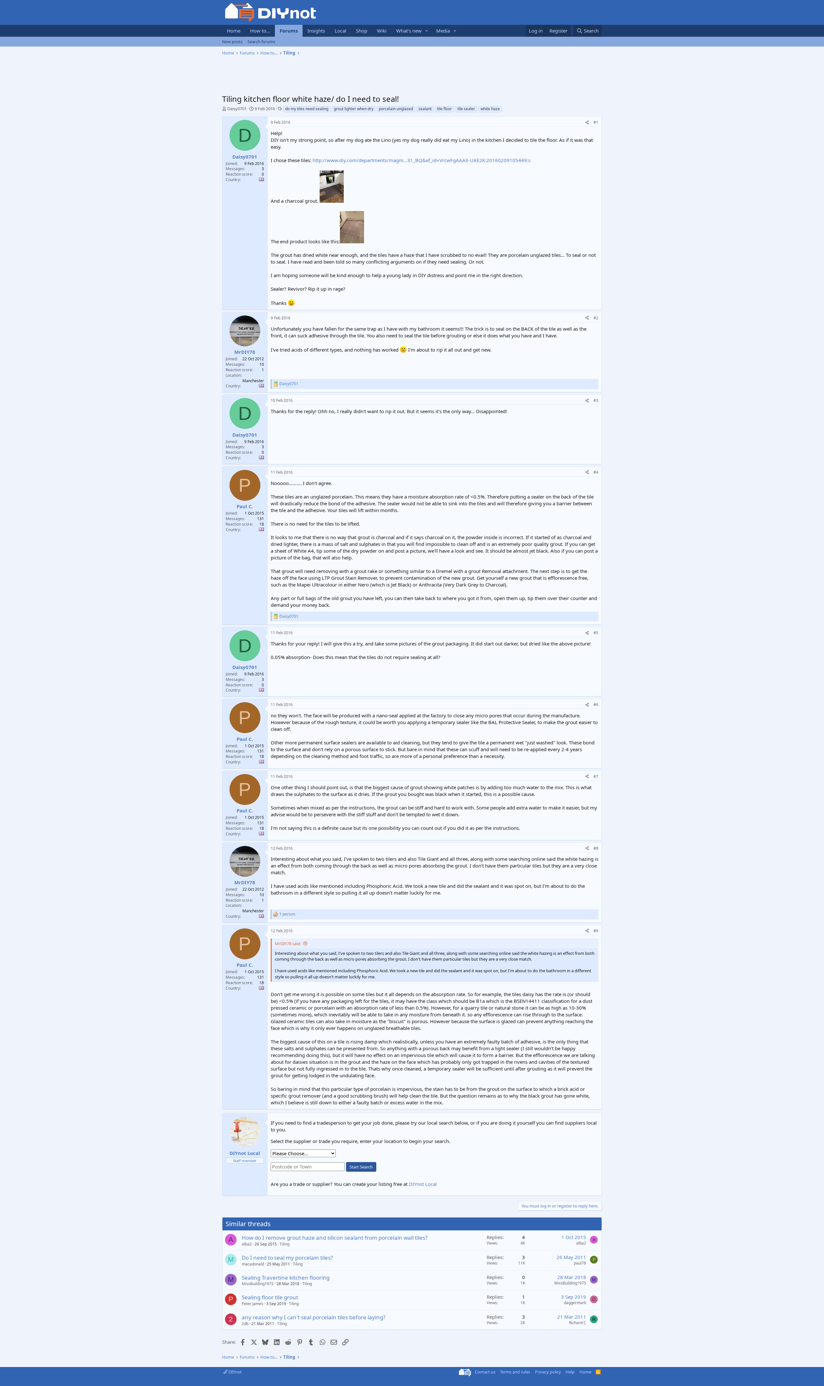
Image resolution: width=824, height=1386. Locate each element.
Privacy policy (548, 1372)
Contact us (485, 1372)
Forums (289, 30)
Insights (316, 30)
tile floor (444, 108)
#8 (596, 848)
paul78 (580, 1263)
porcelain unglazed (396, 108)
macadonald (253, 1264)
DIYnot (235, 1372)
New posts (232, 41)
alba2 (247, 1244)
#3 (596, 400)
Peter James (252, 1303)
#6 (596, 704)
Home (233, 30)
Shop (361, 30)
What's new (409, 30)
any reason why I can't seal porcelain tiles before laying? (313, 1317)
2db (245, 1323)
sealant (425, 108)
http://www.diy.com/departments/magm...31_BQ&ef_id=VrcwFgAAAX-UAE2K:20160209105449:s (421, 160)
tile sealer (466, 108)
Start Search (361, 1167)
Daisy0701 (237, 108)
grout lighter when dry (353, 108)
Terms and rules (515, 1372)
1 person (287, 914)
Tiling (284, 1244)
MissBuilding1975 (258, 1283)
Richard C (577, 1322)
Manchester (253, 380)
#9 (596, 931)
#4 (596, 472)
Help (570, 1372)
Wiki (382, 30)
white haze (490, 108)
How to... (260, 30)
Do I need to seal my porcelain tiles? (287, 1257)
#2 (596, 318)
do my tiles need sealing (306, 108)
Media (443, 30)
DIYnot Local (423, 1184)
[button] (426, 31)
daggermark (575, 1302)
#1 (596, 122)
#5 (596, 632)
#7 (596, 776)
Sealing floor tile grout (270, 1297)
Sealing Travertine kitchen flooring (286, 1277)
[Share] (587, 122)
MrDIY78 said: (288, 943)
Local (340, 30)
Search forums (261, 41)
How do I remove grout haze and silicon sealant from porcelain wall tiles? (334, 1237)
